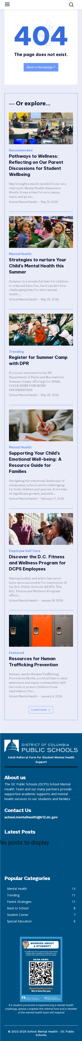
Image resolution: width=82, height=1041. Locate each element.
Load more (39, 710)
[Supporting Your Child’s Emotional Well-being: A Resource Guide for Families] (41, 425)
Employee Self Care (24, 551)
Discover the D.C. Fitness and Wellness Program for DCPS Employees (37, 563)
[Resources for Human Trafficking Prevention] (41, 631)
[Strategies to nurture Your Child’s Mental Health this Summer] (41, 232)
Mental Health (20, 254)
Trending (16, 352)
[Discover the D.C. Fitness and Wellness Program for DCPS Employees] (41, 529)
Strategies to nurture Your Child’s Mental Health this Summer (37, 266)
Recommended (21, 150)
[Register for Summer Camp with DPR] (41, 330)
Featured (16, 653)
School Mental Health (23, 202)
